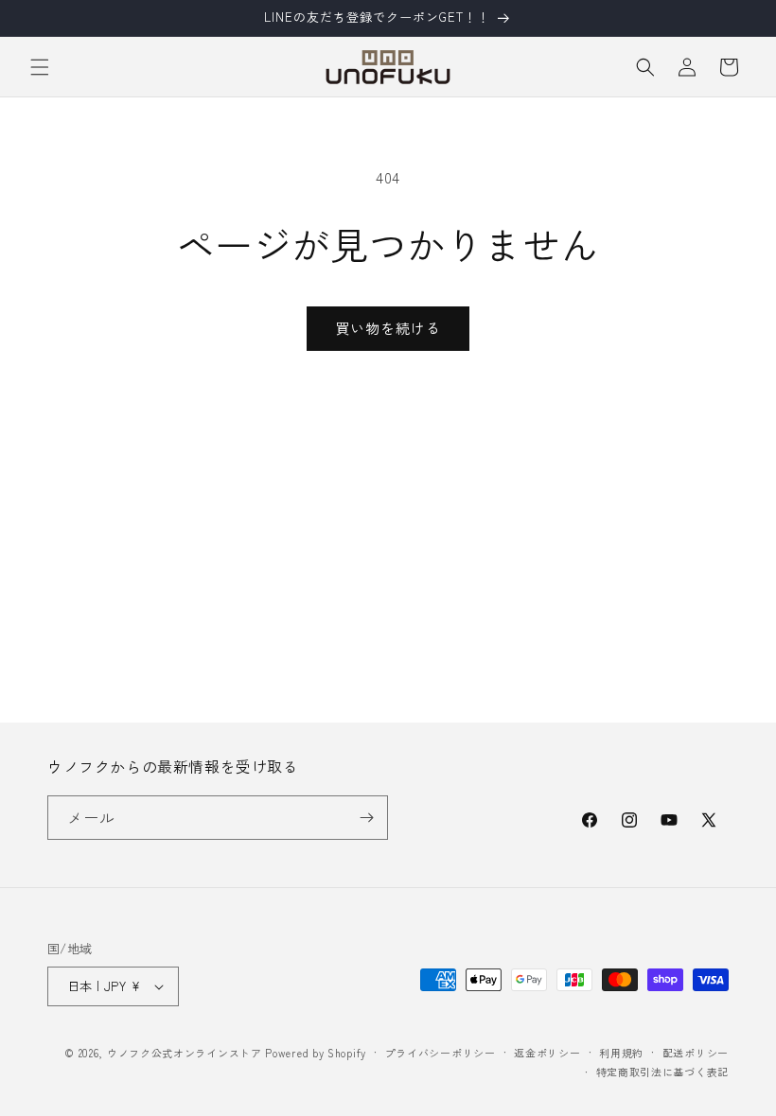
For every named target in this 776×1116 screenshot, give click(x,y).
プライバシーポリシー (440, 1052)
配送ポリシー (695, 1052)
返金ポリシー (547, 1052)
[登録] (366, 817)
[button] (40, 67)
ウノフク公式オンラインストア (184, 1052)
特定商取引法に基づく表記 (662, 1071)
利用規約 (621, 1052)
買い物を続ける (388, 328)
